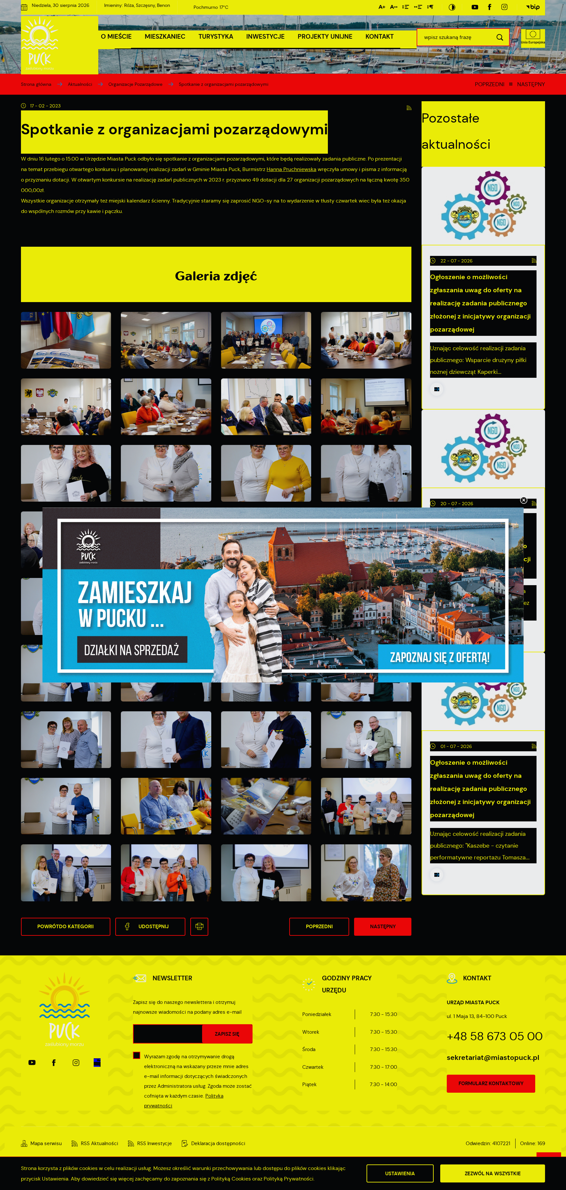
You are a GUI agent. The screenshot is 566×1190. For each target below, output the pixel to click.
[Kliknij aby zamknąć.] (524, 501)
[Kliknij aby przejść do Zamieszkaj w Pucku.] (283, 595)
